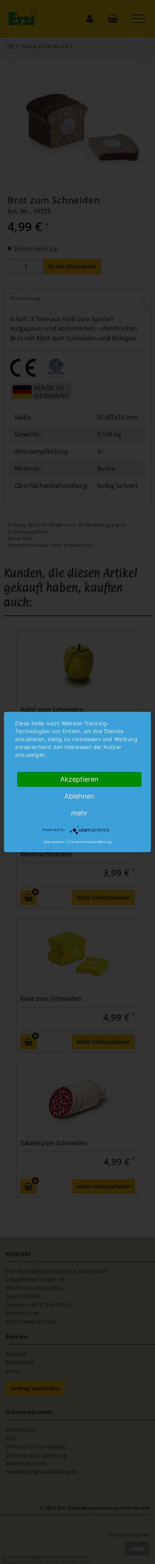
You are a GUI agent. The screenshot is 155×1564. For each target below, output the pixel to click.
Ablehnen (79, 796)
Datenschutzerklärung (89, 841)
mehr (79, 813)
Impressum (54, 841)
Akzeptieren (79, 779)
